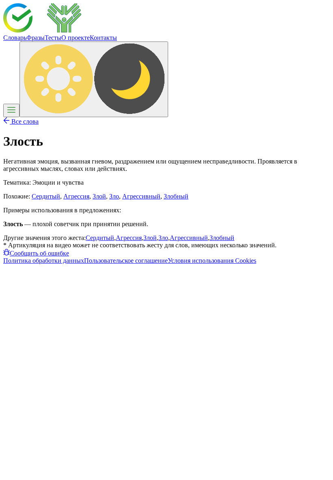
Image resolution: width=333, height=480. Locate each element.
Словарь (14, 37)
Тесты (53, 37)
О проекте (75, 37)
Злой (99, 196)
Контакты (103, 37)
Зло (114, 196)
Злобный (176, 196)
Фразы (35, 37)
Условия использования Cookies (212, 260)
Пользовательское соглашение (126, 260)
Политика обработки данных (43, 260)
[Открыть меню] (11, 110)
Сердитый (46, 196)
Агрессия (76, 196)
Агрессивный (141, 196)
